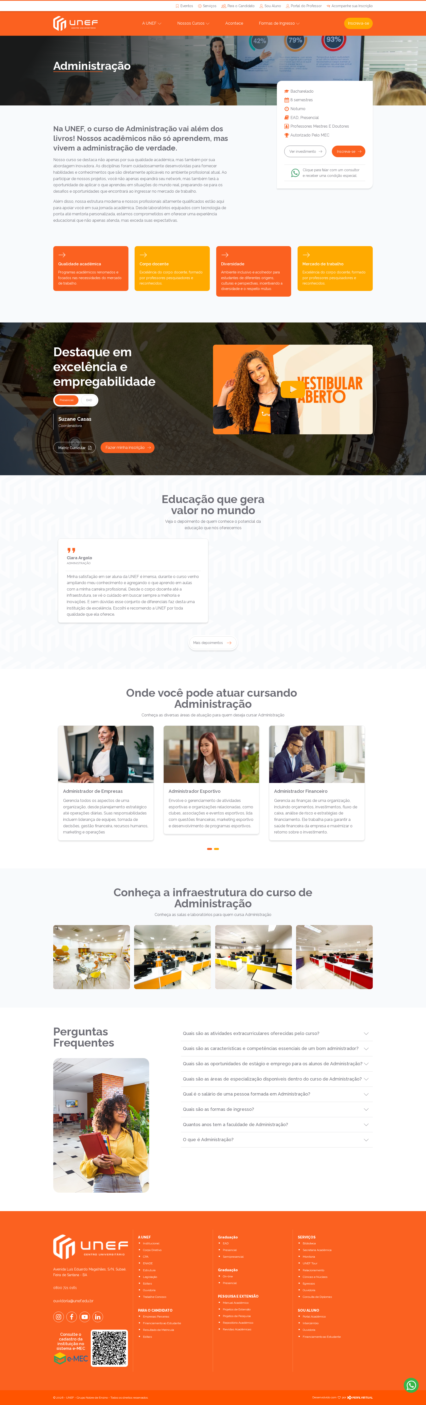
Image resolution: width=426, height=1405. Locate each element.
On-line (228, 1276)
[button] (209, 849)
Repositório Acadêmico (238, 1322)
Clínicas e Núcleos (315, 1277)
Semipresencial (233, 1256)
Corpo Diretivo (152, 1250)
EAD (226, 1243)
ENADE (148, 1263)
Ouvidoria (149, 1290)
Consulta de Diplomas (317, 1297)
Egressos (309, 1283)
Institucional (151, 1243)
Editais (147, 1283)
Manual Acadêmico (235, 1302)
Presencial (230, 1250)
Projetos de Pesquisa (237, 1316)
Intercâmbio (311, 1323)
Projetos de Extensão (236, 1309)
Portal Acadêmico (314, 1316)
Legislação (150, 1277)
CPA (145, 1256)
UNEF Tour (310, 1263)
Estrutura (149, 1270)
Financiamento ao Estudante (162, 1323)
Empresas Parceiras (156, 1316)
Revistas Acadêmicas (237, 1329)
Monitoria (309, 1256)
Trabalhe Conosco (154, 1297)
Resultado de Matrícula (158, 1330)
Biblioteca (309, 1243)
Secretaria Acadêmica (317, 1250)
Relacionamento (313, 1270)
